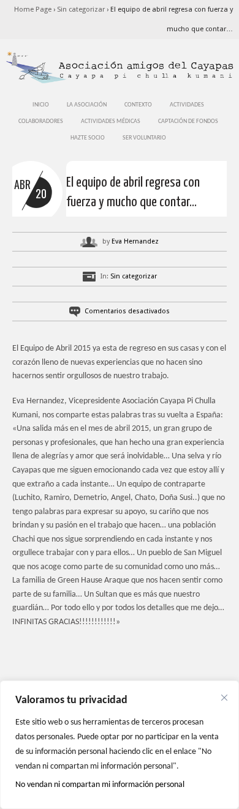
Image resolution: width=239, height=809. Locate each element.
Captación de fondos (188, 121)
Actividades (187, 105)
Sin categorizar (81, 9)
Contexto (138, 105)
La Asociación (87, 105)
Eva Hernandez (135, 241)
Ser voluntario (144, 138)
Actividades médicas (110, 121)
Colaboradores (40, 121)
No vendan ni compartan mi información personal (99, 784)
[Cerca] (224, 697)
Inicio (40, 105)
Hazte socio (87, 138)
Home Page (32, 9)
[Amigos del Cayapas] (119, 82)
